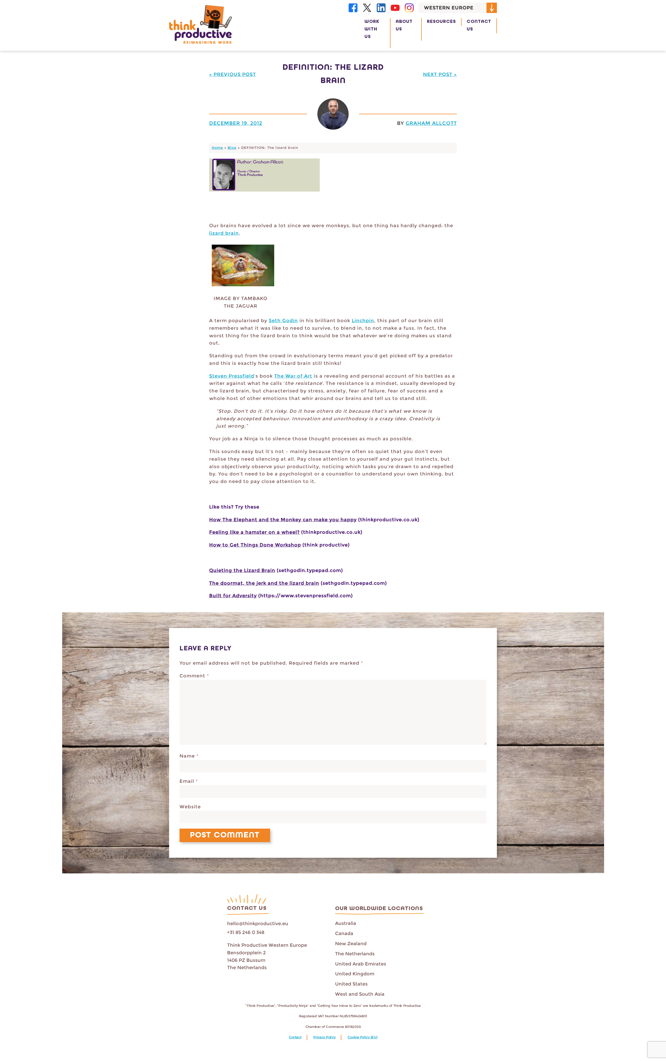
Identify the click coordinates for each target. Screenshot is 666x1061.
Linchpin (363, 320)
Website (190, 807)
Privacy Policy (324, 1037)
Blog (232, 148)
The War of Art (293, 376)
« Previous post (232, 74)
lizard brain (224, 233)
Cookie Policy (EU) (362, 1037)
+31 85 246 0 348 (245, 932)
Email (189, 781)
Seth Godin (283, 320)
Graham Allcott (431, 123)
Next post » (440, 74)
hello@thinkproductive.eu (257, 923)
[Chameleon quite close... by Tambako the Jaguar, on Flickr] (243, 287)
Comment (194, 676)
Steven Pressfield (231, 376)
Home (217, 148)
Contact (295, 1037)
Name (189, 756)
